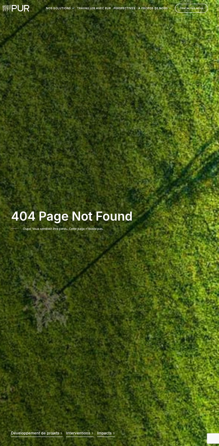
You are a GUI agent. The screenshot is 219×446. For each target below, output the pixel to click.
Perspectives (125, 8)
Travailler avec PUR (94, 8)
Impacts (105, 433)
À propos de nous (153, 8)
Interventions (78, 433)
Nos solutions (58, 8)
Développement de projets (35, 433)
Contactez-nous (191, 8)
